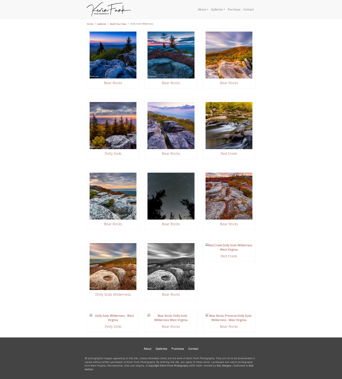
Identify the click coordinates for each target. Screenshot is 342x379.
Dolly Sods (113, 153)
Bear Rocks (113, 82)
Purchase (234, 9)
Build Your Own (118, 24)
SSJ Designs (224, 365)
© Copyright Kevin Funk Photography (167, 365)
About (202, 9)
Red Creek (229, 153)
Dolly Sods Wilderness (113, 294)
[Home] (109, 9)
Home (90, 24)
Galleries (217, 9)
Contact (248, 9)
